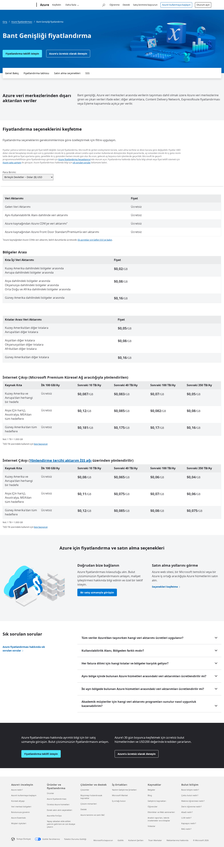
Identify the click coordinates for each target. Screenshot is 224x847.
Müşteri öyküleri (18, 823)
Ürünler (50, 793)
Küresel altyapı (18, 801)
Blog (150, 795)
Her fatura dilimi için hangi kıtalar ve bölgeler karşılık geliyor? (125, 663)
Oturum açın (203, 4)
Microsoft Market (120, 795)
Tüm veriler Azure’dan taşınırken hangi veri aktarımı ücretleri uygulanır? (132, 638)
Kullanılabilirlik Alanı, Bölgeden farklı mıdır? (113, 651)
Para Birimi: (9, 172)
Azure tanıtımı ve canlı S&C (92, 815)
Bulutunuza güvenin (20, 812)
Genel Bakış (12, 73)
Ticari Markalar (155, 840)
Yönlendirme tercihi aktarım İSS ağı (61, 460)
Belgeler (151, 789)
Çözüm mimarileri (88, 803)
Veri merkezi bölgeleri (21, 806)
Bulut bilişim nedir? (190, 789)
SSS (87, 73)
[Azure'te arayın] (103, 4)
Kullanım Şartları (136, 840)
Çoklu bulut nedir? (189, 795)
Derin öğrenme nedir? (191, 806)
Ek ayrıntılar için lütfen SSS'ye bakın (95, 239)
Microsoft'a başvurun (103, 840)
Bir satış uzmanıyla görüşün (97, 592)
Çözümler (84, 789)
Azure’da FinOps (54, 815)
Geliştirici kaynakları (157, 801)
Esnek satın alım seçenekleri (59, 810)
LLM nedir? (186, 817)
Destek (126, 4)
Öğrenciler (153, 806)
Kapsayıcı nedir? (188, 823)
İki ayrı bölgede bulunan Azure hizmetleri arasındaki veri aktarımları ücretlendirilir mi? (143, 689)
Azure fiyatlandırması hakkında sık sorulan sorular (24, 648)
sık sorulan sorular (82, 162)
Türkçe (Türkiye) (23, 839)
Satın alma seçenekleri (67, 73)
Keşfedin (56, 4)
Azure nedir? (17, 789)
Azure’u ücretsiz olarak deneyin (68, 53)
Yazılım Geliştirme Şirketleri (124, 789)
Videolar (151, 826)
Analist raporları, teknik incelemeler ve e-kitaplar (159, 819)
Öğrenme (115, 4)
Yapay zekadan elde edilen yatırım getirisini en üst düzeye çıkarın (61, 824)
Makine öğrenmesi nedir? (193, 801)
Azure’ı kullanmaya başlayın (176, 4)
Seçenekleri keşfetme (165, 586)
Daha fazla (70, 4)
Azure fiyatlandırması (56, 799)
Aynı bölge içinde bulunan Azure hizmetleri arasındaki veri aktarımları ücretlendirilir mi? (144, 676)
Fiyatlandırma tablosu (36, 73)
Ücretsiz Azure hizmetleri (58, 804)
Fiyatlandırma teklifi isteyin (22, 53)
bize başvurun (41, 443)
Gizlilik (121, 840)
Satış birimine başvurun (145, 4)
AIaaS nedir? (187, 812)
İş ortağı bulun (119, 801)
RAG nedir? (186, 829)
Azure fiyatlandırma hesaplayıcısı (74, 159)
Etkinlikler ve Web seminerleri (161, 812)
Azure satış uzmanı (12, 162)
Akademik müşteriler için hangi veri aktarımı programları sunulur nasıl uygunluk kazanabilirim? (139, 704)
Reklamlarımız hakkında (177, 840)
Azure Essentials (18, 817)
